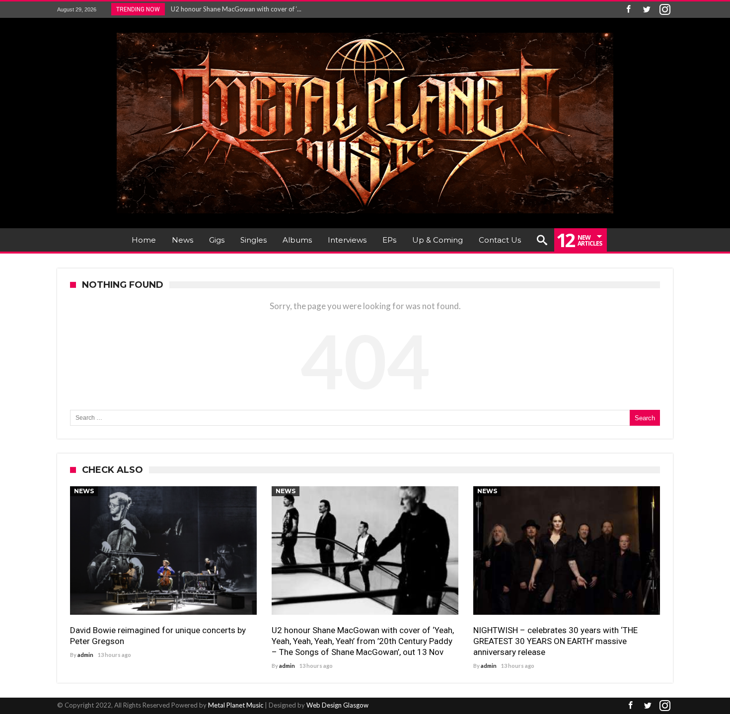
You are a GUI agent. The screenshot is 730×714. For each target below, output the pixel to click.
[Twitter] (647, 9)
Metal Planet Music (235, 705)
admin (85, 654)
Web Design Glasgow (337, 705)
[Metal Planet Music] (365, 32)
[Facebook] (628, 9)
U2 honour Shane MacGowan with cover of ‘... (233, 9)
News (84, 491)
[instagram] (665, 9)
